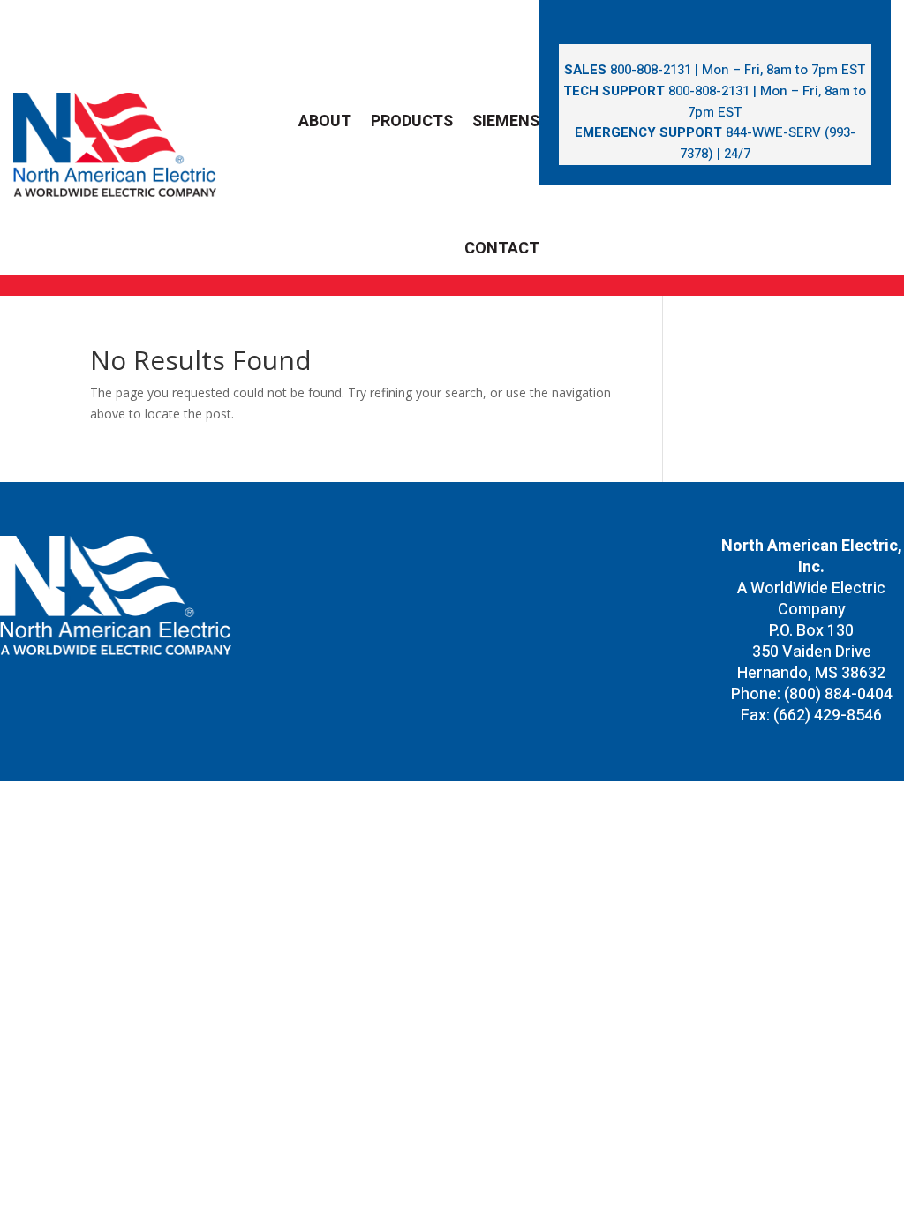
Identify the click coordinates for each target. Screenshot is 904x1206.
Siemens (505, 121)
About (324, 121)
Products (412, 121)
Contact (501, 248)
